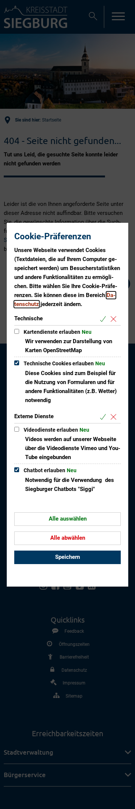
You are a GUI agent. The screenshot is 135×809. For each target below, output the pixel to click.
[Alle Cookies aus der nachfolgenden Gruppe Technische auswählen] (104, 319)
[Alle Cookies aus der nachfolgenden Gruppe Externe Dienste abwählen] (115, 417)
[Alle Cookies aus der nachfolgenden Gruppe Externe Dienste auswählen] (104, 417)
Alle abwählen (67, 537)
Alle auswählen (68, 518)
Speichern (67, 557)
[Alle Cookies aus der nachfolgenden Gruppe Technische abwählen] (115, 319)
